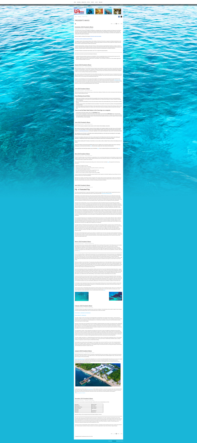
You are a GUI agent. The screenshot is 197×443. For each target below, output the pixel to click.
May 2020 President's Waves (82, 154)
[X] (121, 16)
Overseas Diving (80, 7)
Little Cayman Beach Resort (79, 359)
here (91, 145)
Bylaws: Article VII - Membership (80, 315)
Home (76, 16)
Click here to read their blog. (107, 193)
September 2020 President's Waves (84, 27)
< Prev (112, 23)
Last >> (121, 23)
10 (118, 23)
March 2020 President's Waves (83, 241)
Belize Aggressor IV (90, 389)
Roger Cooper (77, 28)
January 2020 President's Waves (83, 351)
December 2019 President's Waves (84, 398)
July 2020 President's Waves (82, 89)
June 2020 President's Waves (82, 122)
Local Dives (75, 7)
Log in (122, 4)
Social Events (90, 7)
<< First (111, 23)
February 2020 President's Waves (83, 306)
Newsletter (79, 16)
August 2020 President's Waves (83, 65)
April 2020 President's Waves (82, 185)
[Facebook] (119, 16)
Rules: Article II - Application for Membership (82, 312)
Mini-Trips (85, 7)
